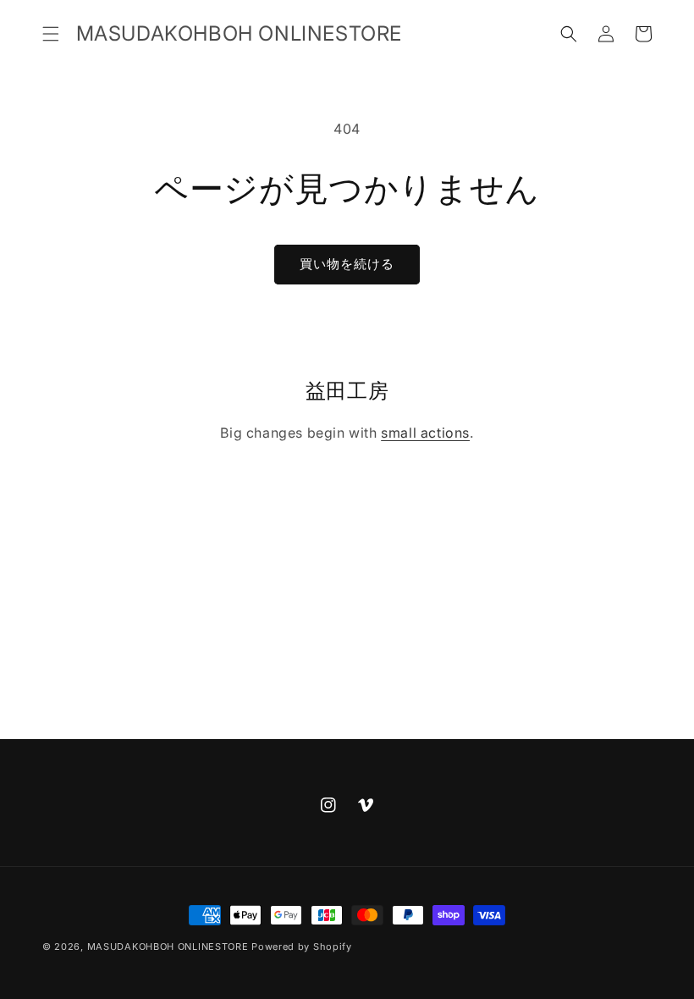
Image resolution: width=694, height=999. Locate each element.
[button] (50, 33)
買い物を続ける (347, 264)
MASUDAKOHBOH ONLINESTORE (168, 946)
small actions (425, 432)
